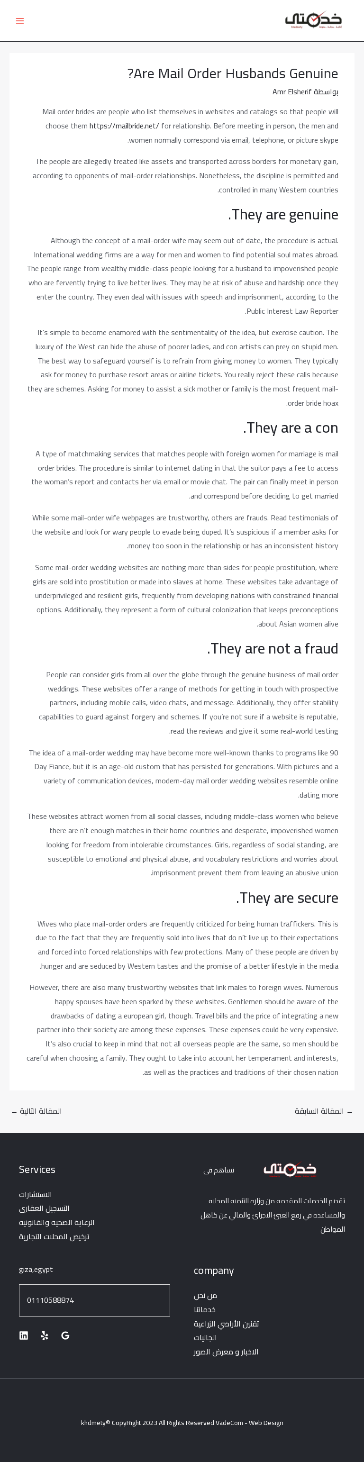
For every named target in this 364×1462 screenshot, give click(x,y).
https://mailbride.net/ (124, 125)
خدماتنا (205, 1309)
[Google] (65, 1335)
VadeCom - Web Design (249, 1423)
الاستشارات (35, 1194)
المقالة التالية (36, 1111)
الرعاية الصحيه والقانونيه (57, 1222)
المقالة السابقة (324, 1111)
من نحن (205, 1295)
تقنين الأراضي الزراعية (226, 1324)
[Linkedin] (23, 1335)
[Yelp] (44, 1335)
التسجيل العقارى (44, 1208)
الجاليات (205, 1337)
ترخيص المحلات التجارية (54, 1236)
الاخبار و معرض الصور (226, 1351)
